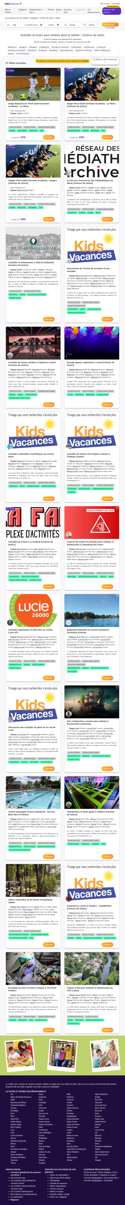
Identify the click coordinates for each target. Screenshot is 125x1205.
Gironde (42, 1116)
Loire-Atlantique (45, 1133)
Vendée (75, 998)
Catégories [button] (22, 10)
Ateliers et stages (29, 127)
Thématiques (55, 1180)
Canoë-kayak (14, 762)
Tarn (68, 1155)
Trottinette (86, 756)
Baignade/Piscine (74, 130)
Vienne (11, 554)
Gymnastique (22, 130)
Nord (41, 1144)
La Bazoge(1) (76, 47)
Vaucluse (14, 1160)
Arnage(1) (23, 47)
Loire (13, 1133)
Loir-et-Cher (80, 637)
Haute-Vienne (80, 995)
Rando (82, 309)
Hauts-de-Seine (73, 1124)
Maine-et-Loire (22, 190)
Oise (69, 1144)
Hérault (98, 1124)
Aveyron (70, 1100)
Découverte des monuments (88, 576)
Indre (77, 728)
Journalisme (72, 212)
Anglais (22, 294)
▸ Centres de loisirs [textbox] (33, 25)
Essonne (98, 1111)
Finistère (70, 1113)
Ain (12, 1094)
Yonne (13, 1163)
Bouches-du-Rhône (18, 1102)
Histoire (90, 212)
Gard (97, 1113)
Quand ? (59, 11)
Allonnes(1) (12, 47)
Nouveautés (81, 10)
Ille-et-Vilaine (16, 1127)
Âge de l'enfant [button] (8, 11)
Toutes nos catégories (58, 1197)
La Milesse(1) (89, 47)
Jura (12, 1130)
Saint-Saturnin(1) (66, 50)
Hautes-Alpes (16, 1124)
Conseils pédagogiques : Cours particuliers (101, 1178)
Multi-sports (33, 130)
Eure (12, 1113)
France (13, 113)
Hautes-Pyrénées (46, 1124)
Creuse (13, 1108)
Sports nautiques (38, 664)
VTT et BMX (34, 762)
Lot (96, 1133)
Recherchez (109, 24)
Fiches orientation (91, 1175)
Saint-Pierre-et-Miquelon (76, 1149)
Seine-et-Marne (17, 1155)
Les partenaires (17, 1197)
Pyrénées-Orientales (19, 1149)
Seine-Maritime (73, 1152)
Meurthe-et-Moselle (18, 1141)
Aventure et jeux (15, 298)
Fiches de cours (90, 1172)
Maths (98, 212)
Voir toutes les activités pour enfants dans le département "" (62, 61)
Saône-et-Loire (44, 1152)
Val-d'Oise (43, 1157)
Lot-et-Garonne (17, 1135)
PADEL (78, 938)
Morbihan (70, 1141)
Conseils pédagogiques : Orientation (98, 1180)
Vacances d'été (68, 11)
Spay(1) (11, 53)
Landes (70, 1130)
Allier (69, 1094)
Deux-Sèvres (22, 549)
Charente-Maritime (18, 1105)
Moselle (98, 1141)
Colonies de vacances (75, 1016)
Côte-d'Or (43, 1108)
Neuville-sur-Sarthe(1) (16, 50)
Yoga (103, 844)
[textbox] (14, 25)
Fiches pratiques (104, 1172)
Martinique (43, 1138)
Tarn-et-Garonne (101, 1155)
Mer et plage (72, 671)
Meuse (41, 1141)
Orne (10, 275)
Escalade (13, 1020)
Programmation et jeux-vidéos (19, 398)
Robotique (71, 492)
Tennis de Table (73, 844)
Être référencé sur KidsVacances (24, 1194)
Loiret (19, 819)
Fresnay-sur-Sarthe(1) (60, 47)
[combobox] (14, 25)
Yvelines (42, 1163)
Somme (42, 1155)
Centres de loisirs (15, 127)
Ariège (97, 1097)
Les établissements (94, 11)
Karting (20, 394)
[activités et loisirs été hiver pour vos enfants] (13, 3)
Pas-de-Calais (44, 1146)
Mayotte (98, 1138)
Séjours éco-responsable (76, 306)
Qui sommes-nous (18, 1178)
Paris (13, 1146)
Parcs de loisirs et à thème (37, 294)
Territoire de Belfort (18, 1157)
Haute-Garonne (73, 1119)
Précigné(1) (32, 50)
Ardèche (70, 1097)
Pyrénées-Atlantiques (103, 1146)
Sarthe (19, 113)
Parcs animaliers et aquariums (20, 850)
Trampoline (85, 844)
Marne (13, 1138)
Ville (41, 130)
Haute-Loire (99, 1119)
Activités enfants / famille (46, 127)
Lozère (41, 1135)
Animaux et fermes (94, 309)
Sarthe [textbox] (53, 25)
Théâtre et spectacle (48, 486)
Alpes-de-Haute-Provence (21, 1097)
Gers (13, 1116)
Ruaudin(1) (53, 50)
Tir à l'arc (24, 762)
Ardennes (42, 1097)
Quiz (115, 1172)
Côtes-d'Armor (72, 1108)
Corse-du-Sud (100, 1105)
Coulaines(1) (44, 47)
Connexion (116, 4)
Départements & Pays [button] (35, 11)
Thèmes (51, 10)
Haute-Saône (72, 1122)
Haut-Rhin (15, 1119)
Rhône (41, 1149)
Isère (97, 1127)
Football (12, 130)
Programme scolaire (107, 1175)
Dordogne (14, 1111)
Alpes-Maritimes (101, 1094)
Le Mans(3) (101, 47)
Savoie (13, 1152)
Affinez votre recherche (106, 59)
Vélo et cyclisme (46, 762)
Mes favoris (105, 4)
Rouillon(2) (43, 50)
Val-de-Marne (72, 1157)
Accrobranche (72, 309)
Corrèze (70, 1105)
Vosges (98, 1160)
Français (82, 212)
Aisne (41, 1094)
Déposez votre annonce (109, 11)
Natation (27, 664)
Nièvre (13, 1144)
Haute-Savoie (44, 1122)
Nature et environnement (76, 312)
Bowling (12, 394)
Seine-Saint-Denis (102, 1152)
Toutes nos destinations (59, 1175)
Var (96, 1157)
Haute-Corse (44, 1119)
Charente (98, 1102)
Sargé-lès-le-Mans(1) (83, 50)
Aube (13, 1100)
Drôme (69, 1111)
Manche (98, 1135)
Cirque (70, 394)
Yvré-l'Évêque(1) (22, 53)
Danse (22, 486)
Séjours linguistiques (58, 1186)
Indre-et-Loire (80, 549)
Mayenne (26, 277)
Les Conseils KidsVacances (22, 1191)
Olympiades (32, 207)
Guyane (98, 1116)
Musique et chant (33, 486)
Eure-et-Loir (43, 1113)
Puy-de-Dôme (72, 1146)
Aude (41, 1100)
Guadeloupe (71, 1116)
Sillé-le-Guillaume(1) (102, 50)
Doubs (41, 1111)
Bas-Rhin (98, 1100)
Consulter (49, 137)
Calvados (42, 1102)
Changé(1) (33, 47)
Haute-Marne (16, 1122)
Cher (41, 1105)
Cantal (69, 1102)
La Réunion (43, 1130)
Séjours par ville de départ (60, 1178)
